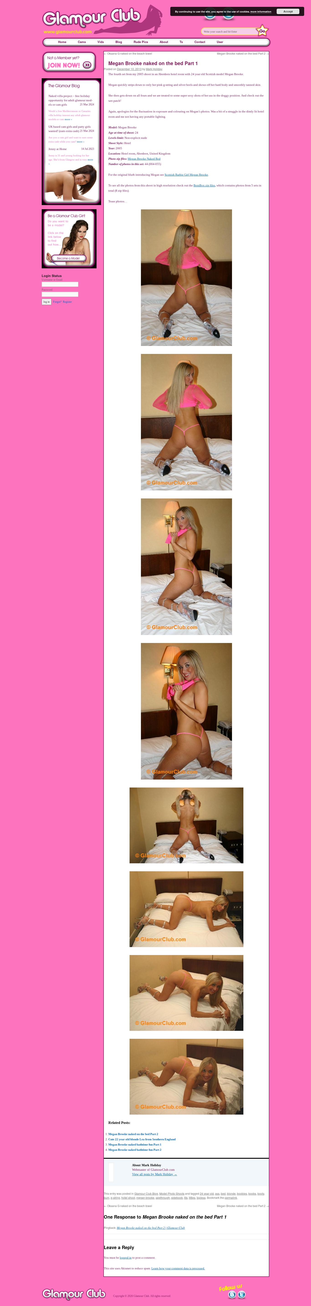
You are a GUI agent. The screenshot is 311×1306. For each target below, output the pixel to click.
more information (260, 11)
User (220, 42)
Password (47, 289)
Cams (82, 42)
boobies (242, 1193)
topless (201, 1197)
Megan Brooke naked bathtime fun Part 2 (134, 1149)
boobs (252, 1193)
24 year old (207, 1193)
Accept (288, 11)
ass (217, 1193)
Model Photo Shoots (171, 1193)
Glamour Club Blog (146, 1193)
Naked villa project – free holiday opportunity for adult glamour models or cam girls (70, 100)
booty (260, 1193)
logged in (126, 1257)
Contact (199, 42)
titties (192, 1197)
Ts (181, 42)
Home (62, 42)
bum (106, 1197)
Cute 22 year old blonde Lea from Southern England (142, 1139)
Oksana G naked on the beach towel (128, 53)
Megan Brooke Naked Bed (144, 158)
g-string (115, 1197)
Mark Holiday (154, 69)
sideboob (177, 1197)
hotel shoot (128, 1197)
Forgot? (57, 301)
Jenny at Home (57, 149)
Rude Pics (141, 42)
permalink (231, 1197)
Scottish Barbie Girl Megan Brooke (186, 174)
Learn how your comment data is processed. (178, 1268)
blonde (231, 1193)
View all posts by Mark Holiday (154, 1174)
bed (223, 1193)
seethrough (163, 1197)
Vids (100, 42)
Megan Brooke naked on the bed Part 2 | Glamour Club (151, 1228)
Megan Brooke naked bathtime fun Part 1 (134, 1144)
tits (186, 1197)
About (164, 42)
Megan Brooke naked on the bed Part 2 (243, 53)
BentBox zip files (204, 185)
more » (68, 119)
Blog (118, 42)
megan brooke (145, 1197)
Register (67, 301)
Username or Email (52, 279)
